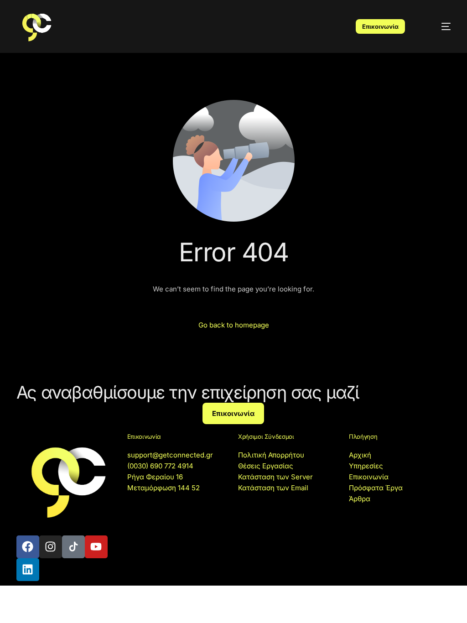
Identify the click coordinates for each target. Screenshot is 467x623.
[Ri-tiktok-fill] (73, 546)
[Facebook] (27, 546)
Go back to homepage (233, 325)
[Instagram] (50, 546)
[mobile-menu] (438, 26)
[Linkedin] (27, 569)
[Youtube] (96, 546)
